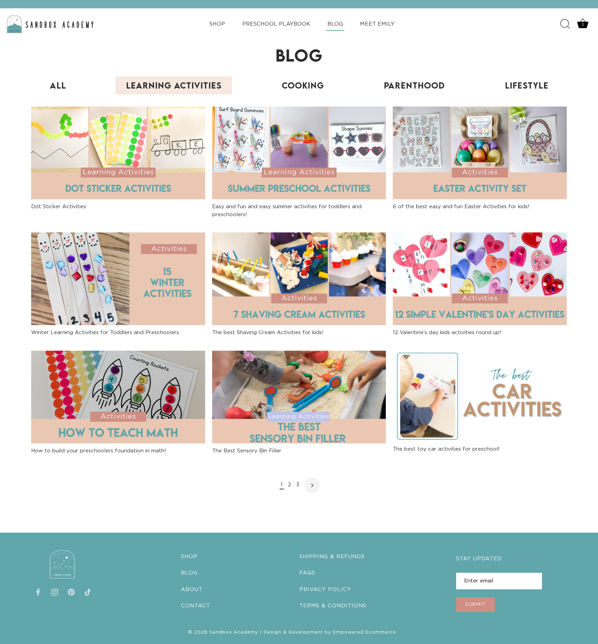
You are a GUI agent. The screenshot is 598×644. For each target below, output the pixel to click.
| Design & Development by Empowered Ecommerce (327, 632)
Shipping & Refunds (332, 556)
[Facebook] (38, 592)
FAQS (307, 573)
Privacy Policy (325, 589)
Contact (195, 605)
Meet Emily (377, 24)
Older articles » (312, 485)
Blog (335, 24)
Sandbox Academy (233, 632)
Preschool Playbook (276, 24)
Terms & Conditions (332, 605)
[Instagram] (54, 592)
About (191, 589)
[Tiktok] (87, 592)
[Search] (565, 24)
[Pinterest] (71, 592)
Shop (217, 24)
